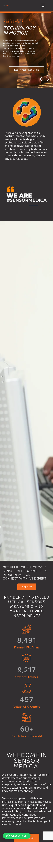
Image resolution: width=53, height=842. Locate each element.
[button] (43, 5)
